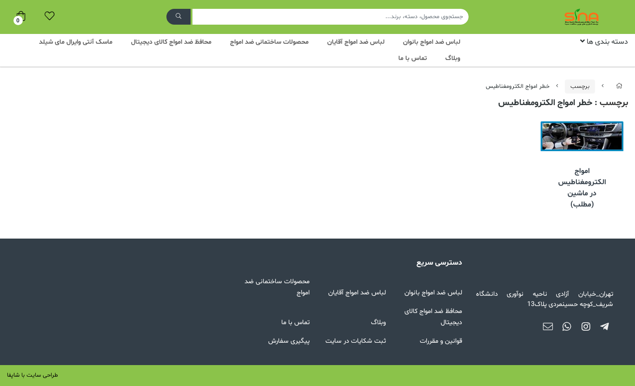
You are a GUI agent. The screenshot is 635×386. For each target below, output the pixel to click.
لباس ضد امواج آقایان (355, 42)
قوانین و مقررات (441, 341)
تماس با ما (412, 58)
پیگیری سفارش (289, 341)
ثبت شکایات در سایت (355, 341)
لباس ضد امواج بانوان (431, 42)
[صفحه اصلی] (619, 86)
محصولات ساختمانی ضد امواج (269, 42)
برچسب (579, 86)
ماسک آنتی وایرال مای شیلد (75, 42)
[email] (548, 327)
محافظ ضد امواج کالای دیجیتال (171, 42)
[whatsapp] (567, 327)
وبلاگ (452, 58)
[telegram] (604, 327)
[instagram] (586, 327)
